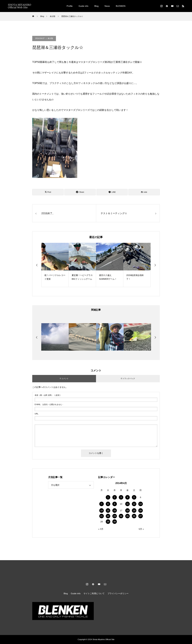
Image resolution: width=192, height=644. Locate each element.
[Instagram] (161, 5)
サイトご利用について (94, 593)
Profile (70, 6)
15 (108, 510)
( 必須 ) (47, 395)
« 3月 (100, 529)
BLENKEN (120, 6)
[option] (55, 265)
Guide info (83, 6)
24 (121, 516)
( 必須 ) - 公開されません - (49, 404)
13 (140, 504)
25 (127, 516)
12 (134, 504)
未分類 (50, 38)
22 (108, 516)
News (107, 6)
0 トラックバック (128, 378)
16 (114, 510)
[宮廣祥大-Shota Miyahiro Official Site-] (20, 6)
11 (127, 504)
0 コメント (64, 378)
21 (101, 516)
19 (134, 510)
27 (140, 516)
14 (101, 510)
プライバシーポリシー (118, 593)
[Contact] (177, 5)
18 (127, 510)
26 (134, 516)
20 (140, 510)
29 (108, 521)
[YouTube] (172, 5)
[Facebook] (166, 5)
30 (114, 521)
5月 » (141, 529)
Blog (96, 6)
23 (114, 516)
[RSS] (183, 5)
